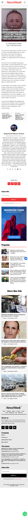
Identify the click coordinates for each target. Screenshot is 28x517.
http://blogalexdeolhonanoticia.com (14, 135)
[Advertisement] (14, 502)
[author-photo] (2, 318)
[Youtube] (17, 168)
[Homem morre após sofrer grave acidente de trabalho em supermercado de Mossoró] (5, 258)
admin (5, 318)
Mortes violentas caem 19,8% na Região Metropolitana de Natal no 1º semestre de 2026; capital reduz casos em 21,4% (18, 272)
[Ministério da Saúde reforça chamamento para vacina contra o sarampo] (5, 251)
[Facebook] (7, 168)
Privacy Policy (18, 203)
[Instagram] (10, 168)
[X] (12, 183)
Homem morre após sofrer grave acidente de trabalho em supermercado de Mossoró (18, 258)
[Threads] (20, 168)
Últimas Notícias (5, 451)
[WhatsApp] (15, 168)
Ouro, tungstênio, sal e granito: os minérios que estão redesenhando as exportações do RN (18, 265)
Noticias (14, 26)
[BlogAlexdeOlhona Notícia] (14, 127)
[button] (25, 514)
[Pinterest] (15, 183)
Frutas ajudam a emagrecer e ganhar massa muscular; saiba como (7, 116)
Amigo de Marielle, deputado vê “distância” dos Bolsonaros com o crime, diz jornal (19, 117)
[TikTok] (12, 168)
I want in (13, 199)
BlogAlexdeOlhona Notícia (15, 43)
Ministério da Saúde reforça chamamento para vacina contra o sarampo (18, 251)
